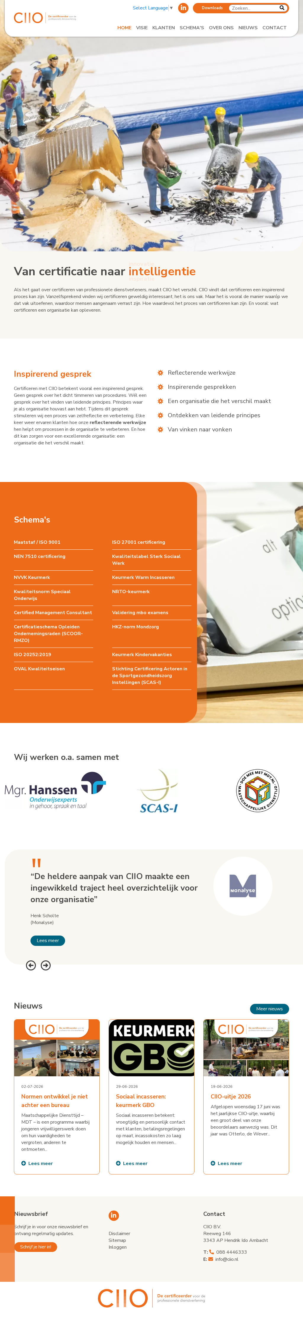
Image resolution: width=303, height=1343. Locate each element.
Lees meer (48, 940)
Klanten (163, 28)
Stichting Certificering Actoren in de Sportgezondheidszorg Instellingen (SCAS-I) (149, 676)
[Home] (45, 18)
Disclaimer (119, 1233)
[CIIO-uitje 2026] (246, 1097)
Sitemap (117, 1240)
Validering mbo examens (140, 612)
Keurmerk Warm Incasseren (143, 577)
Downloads (212, 8)
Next (45, 964)
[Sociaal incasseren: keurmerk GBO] (151, 1097)
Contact (274, 28)
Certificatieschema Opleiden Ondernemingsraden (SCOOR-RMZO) (48, 634)
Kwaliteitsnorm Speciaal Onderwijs (42, 595)
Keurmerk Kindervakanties (142, 654)
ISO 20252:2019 (32, 654)
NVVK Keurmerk (32, 577)
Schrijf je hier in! (35, 1247)
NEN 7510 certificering (39, 556)
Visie (142, 28)
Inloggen (118, 1247)
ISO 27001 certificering (138, 542)
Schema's (192, 28)
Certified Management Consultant (53, 612)
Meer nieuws (269, 1009)
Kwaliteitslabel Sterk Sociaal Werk (146, 560)
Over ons (221, 28)
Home (124, 28)
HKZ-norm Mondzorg (135, 627)
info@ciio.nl (226, 1259)
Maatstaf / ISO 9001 (37, 542)
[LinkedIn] (183, 8)
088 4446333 (231, 1252)
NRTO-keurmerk (131, 591)
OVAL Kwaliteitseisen (39, 669)
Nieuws (248, 28)
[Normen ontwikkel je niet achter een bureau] (56, 1097)
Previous (30, 964)
